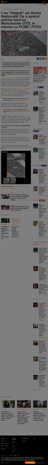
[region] (24, 460)
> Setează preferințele (5, 462)
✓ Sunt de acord (30, 462)
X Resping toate (41, 462)
